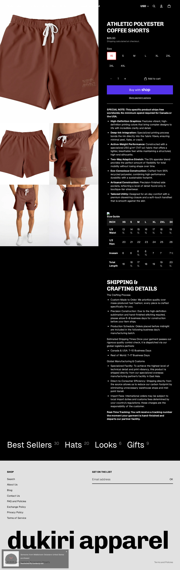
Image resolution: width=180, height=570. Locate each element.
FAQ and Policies (16, 501)
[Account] (161, 6)
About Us (12, 484)
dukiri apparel (22, 562)
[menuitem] (63, 6)
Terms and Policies (163, 562)
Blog (9, 490)
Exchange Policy (16, 506)
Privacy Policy (15, 512)
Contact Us (13, 495)
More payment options (140, 97)
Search (11, 478)
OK (171, 479)
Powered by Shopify (40, 562)
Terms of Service (16, 518)
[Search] (154, 6)
